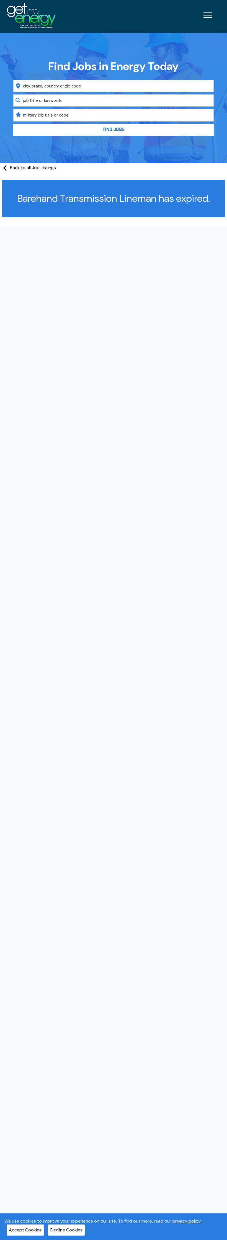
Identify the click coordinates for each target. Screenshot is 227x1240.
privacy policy (187, 1221)
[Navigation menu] (207, 15)
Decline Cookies (66, 1230)
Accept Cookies (25, 1230)
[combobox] (113, 86)
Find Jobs (113, 130)
